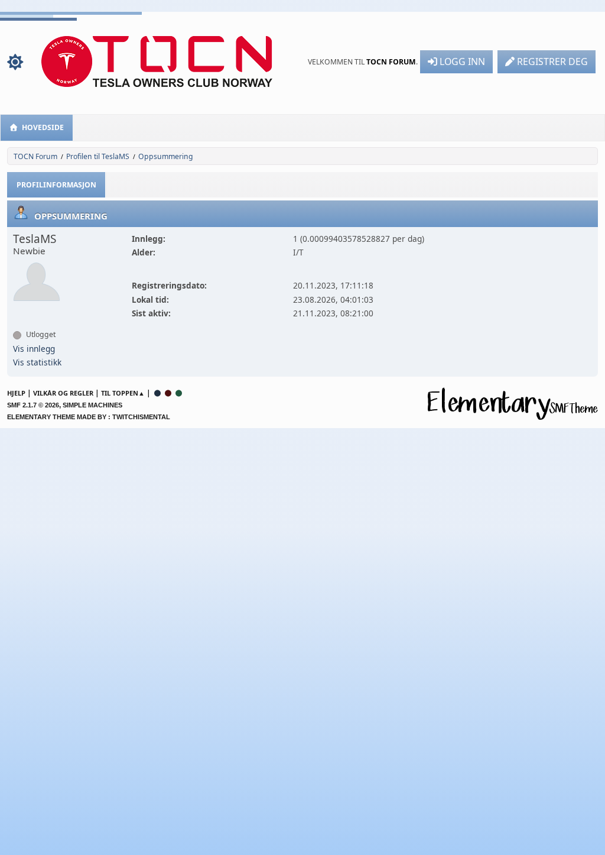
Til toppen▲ (123, 392)
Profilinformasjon (56, 185)
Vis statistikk (37, 362)
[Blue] (157, 392)
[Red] (168, 392)
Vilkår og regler (63, 392)
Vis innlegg (34, 348)
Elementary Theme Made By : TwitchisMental (88, 416)
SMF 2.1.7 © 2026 (33, 405)
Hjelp (16, 392)
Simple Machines (92, 405)
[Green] (179, 392)
